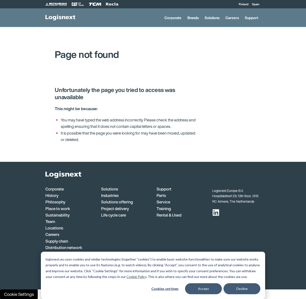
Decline (242, 289)
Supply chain (56, 241)
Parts (161, 195)
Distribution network (63, 247)
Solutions (212, 17)
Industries (110, 195)
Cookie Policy (136, 277)
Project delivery (115, 209)
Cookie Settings (19, 294)
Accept (203, 289)
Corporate (172, 17)
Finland (243, 4)
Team (50, 221)
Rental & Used (169, 215)
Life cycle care (113, 215)
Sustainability (57, 215)
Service (163, 202)
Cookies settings (165, 289)
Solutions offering (117, 202)
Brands (193, 17)
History (51, 195)
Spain (255, 4)
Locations (54, 228)
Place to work (57, 209)
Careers (232, 17)
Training (164, 209)
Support (251, 17)
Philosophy (55, 202)
